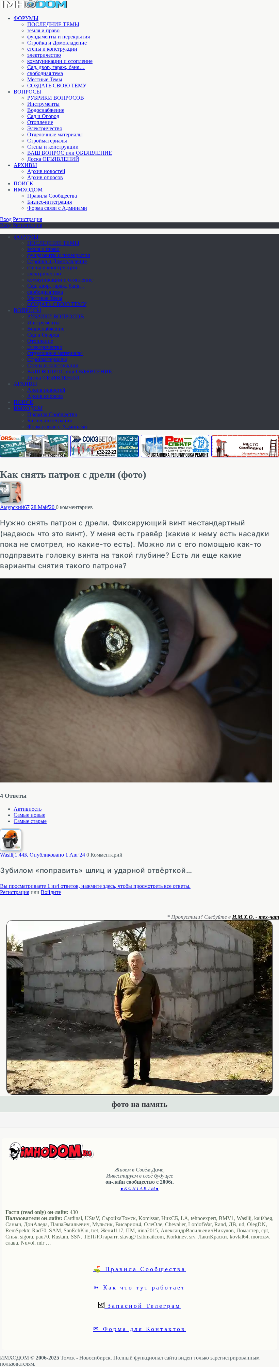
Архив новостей (46, 171)
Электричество (44, 128)
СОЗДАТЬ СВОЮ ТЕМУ (56, 85)
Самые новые (29, 815)
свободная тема (45, 73)
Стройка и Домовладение (57, 43)
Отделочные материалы (55, 134)
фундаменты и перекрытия (58, 36)
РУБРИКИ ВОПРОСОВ (55, 98)
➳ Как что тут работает (139, 1287)
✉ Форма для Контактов (139, 1328)
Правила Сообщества (52, 196)
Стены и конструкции (53, 147)
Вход (6, 219)
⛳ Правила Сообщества (139, 1269)
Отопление (40, 122)
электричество (44, 55)
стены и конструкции (52, 49)
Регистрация (27, 219)
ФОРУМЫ (26, 18)
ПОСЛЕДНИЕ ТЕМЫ (53, 24)
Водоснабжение (45, 110)
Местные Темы (44, 79)
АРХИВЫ (25, 165)
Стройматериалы (47, 141)
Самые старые (30, 821)
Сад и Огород (43, 116)
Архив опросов (45, 177)
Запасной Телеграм (142, 1305)
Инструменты (43, 104)
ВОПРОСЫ (27, 92)
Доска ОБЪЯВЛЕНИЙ (53, 159)
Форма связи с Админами (57, 208)
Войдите (51, 892)
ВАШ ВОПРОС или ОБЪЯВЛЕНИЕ (69, 153)
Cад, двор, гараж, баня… (56, 67)
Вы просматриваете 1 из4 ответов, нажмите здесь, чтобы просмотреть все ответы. (95, 886)
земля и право (43, 30)
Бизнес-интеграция (49, 202)
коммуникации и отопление (60, 61)
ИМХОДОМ (28, 189)
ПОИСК (23, 183)
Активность (28, 809)
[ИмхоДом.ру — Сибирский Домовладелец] (34, 7)
